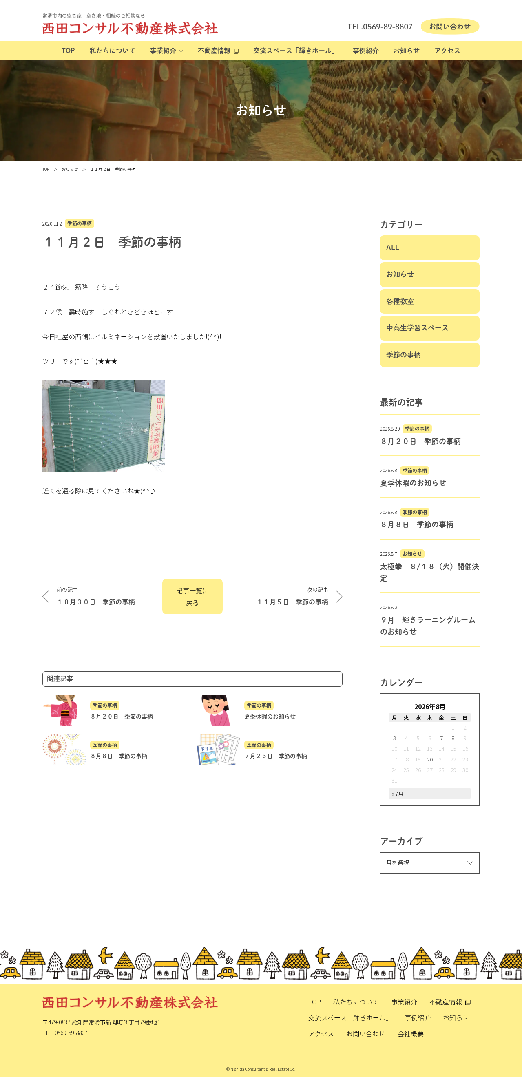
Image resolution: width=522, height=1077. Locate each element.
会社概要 (411, 1033)
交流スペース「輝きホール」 (295, 50)
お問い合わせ (365, 1033)
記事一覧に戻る (192, 596)
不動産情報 (214, 50)
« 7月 (398, 794)
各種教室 (400, 301)
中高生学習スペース (417, 327)
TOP (68, 50)
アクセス (447, 50)
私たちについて (112, 50)
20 (430, 759)
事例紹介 (366, 50)
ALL (392, 247)
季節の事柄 (79, 223)
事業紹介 (163, 50)
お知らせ (407, 50)
